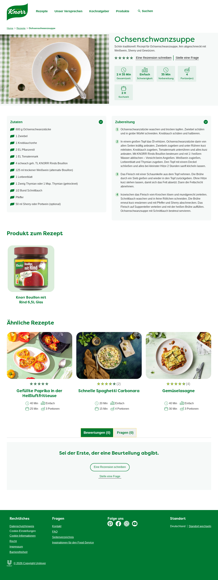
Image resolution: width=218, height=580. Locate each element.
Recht (13, 541)
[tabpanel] (109, 467)
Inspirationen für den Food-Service (73, 542)
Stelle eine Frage (109, 476)
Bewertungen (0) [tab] (97, 432)
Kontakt (56, 526)
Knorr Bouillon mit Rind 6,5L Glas (31, 300)
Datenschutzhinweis (22, 526)
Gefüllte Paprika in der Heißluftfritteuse (39, 393)
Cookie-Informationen (23, 535)
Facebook (118, 523)
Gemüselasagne (178, 391)
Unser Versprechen (68, 11)
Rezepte (42, 11)
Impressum (16, 546)
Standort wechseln (200, 526)
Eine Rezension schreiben (110, 467)
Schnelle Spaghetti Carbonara (108, 391)
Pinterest (110, 523)
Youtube (134, 523)
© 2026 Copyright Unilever (30, 563)
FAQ (55, 531)
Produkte (122, 11)
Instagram (126, 523)
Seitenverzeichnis (63, 537)
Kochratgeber (99, 11)
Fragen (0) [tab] (125, 432)
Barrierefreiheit (18, 552)
